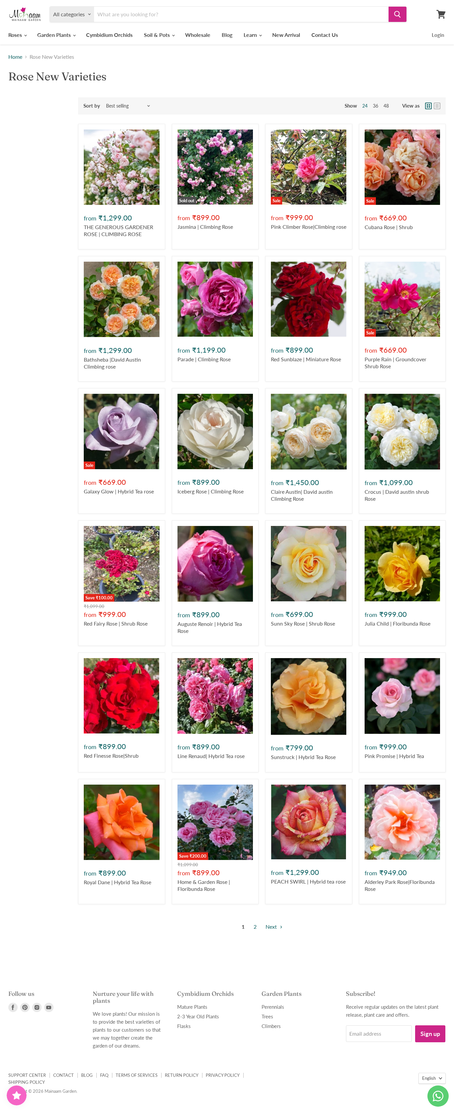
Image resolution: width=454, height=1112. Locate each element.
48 (386, 106)
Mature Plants (192, 1007)
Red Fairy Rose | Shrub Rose (116, 623)
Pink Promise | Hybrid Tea (394, 756)
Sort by (91, 106)
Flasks (184, 1026)
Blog (227, 35)
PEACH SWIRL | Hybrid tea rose (308, 881)
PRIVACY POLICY (223, 1075)
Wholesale (197, 35)
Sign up (430, 1033)
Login (438, 35)
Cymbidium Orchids (109, 35)
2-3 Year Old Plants (198, 1016)
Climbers (271, 1026)
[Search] (397, 14)
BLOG (87, 1075)
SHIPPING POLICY (26, 1082)
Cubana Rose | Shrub (389, 227)
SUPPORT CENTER (27, 1075)
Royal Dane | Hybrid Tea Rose (117, 882)
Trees (267, 1016)
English (429, 1078)
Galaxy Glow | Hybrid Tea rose (119, 491)
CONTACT (63, 1075)
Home (15, 57)
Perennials (273, 1007)
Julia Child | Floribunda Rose (397, 623)
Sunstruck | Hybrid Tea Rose (303, 757)
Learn (251, 35)
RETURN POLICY (181, 1075)
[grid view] (428, 106)
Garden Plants (54, 35)
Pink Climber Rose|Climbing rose (308, 226)
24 (365, 106)
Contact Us (324, 35)
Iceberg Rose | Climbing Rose (210, 491)
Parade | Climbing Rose (204, 359)
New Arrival (286, 35)
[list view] (437, 106)
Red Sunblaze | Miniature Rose (306, 359)
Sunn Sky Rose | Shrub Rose (303, 623)
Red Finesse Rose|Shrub (111, 755)
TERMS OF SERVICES (137, 1075)
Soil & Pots (157, 35)
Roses (15, 35)
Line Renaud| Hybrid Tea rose (211, 756)
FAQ (104, 1075)
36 (375, 106)
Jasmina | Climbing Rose (205, 226)
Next (272, 926)
